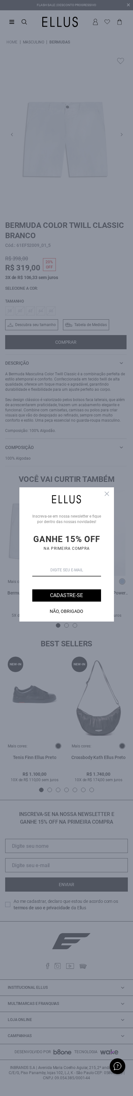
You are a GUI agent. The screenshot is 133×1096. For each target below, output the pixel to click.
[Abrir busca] (24, 22)
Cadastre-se (66, 595)
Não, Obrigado (66, 611)
